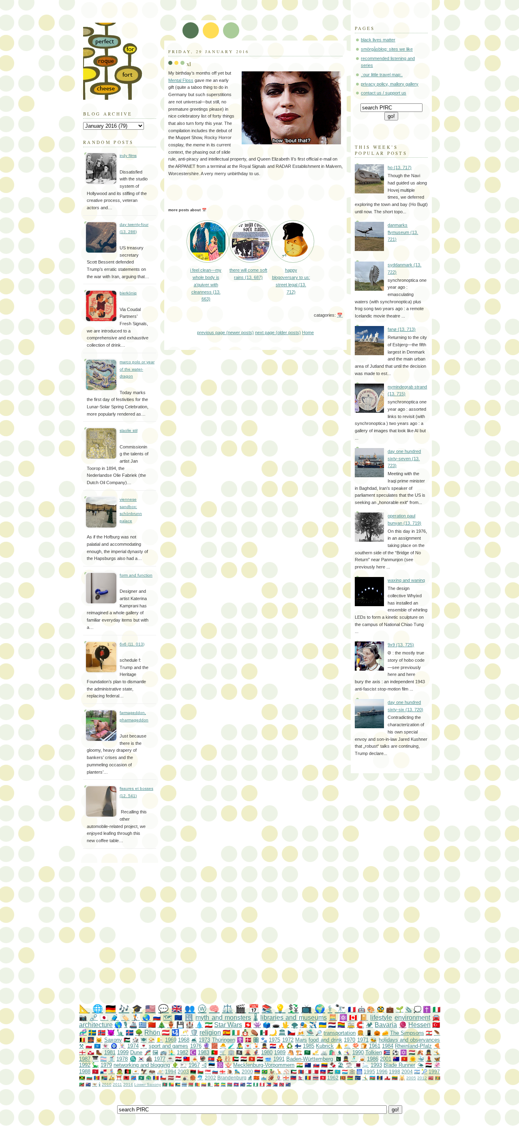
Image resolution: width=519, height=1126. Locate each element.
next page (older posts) (278, 332)
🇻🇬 (288, 1084)
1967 (194, 1065)
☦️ (240, 1040)
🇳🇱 (332, 1024)
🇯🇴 (330, 1071)
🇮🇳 (299, 1065)
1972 (288, 1040)
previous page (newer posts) (225, 332)
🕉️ (220, 1065)
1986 (372, 1059)
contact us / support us (383, 92)
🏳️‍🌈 (341, 1024)
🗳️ (266, 1024)
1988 (84, 1071)
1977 (159, 1059)
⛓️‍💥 (94, 1017)
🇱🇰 (343, 1077)
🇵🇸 (127, 1040)
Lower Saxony (147, 1084)
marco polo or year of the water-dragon (137, 369)
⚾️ (286, 1071)
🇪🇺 (178, 1017)
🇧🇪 (82, 1040)
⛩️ (119, 1077)
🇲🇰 (256, 1077)
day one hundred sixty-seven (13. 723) (404, 458)
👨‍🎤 (239, 1046)
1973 (204, 1040)
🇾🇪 (428, 1065)
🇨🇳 (152, 1024)
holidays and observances (409, 1040)
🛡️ (194, 1032)
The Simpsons (407, 1033)
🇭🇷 (273, 1046)
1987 (84, 1059)
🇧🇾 (190, 1084)
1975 (274, 1040)
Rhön (152, 1032)
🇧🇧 (380, 1077)
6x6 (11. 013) (132, 644)
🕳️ (276, 1024)
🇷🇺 (157, 1017)
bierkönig (128, 293)
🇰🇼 (294, 1071)
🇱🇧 (429, 1033)
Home (308, 332)
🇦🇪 (235, 1059)
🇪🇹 (216, 1084)
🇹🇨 (88, 1084)
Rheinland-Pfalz (413, 1046)
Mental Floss (180, 80)
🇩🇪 (110, 1008)
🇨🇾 (136, 1071)
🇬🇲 (229, 1084)
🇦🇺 (396, 1059)
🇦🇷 (417, 1071)
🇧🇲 (430, 1078)
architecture (96, 1024)
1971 (363, 1040)
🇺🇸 (150, 1008)
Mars (301, 1040)
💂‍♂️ (264, 1046)
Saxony (113, 1040)
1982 (182, 1052)
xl (189, 64)
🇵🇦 (103, 1071)
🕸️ (352, 1071)
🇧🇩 (164, 1084)
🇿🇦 (104, 1077)
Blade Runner (399, 1065)
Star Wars (228, 1024)
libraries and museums (293, 1017)
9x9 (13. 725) (401, 644)
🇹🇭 (316, 1077)
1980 (266, 1052)
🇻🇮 (94, 1084)
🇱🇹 (395, 1077)
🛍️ (332, 1052)
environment (412, 1017)
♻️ (289, 1046)
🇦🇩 (156, 1077)
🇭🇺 (412, 1052)
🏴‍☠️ (239, 1052)
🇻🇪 (324, 1065)
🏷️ (125, 1017)
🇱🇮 (293, 1077)
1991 (279, 1059)
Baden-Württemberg (309, 1059)
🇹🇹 (281, 1084)
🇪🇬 (243, 1059)
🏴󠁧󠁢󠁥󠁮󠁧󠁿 (82, 1052)
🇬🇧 (177, 1008)
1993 (376, 1065)
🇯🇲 (82, 1077)
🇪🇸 (226, 1032)
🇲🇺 (350, 1077)
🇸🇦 (307, 1052)
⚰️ (254, 1032)
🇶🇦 (357, 1065)
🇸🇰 (316, 1065)
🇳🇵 (301, 1077)
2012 (422, 1078)
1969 (170, 1040)
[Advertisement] (275, 933)
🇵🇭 (268, 1084)
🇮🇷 (208, 1024)
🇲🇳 (301, 1071)
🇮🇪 (236, 1032)
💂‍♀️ (428, 1052)
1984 (387, 1046)
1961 (374, 1046)
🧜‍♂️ (171, 1052)
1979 (106, 1065)
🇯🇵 (104, 1017)
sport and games (169, 1046)
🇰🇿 (338, 1071)
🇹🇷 (436, 1024)
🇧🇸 (177, 1084)
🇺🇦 (322, 1024)
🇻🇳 (404, 1059)
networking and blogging (142, 1065)
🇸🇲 (264, 1077)
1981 (110, 1052)
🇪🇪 (211, 1065)
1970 (349, 1040)
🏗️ (299, 1052)
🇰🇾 (242, 1084)
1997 (434, 1071)
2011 (117, 1084)
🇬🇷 (142, 1024)
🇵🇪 (262, 1084)
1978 (122, 1059)
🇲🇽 (264, 1032)
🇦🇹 (165, 1032)
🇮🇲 (95, 1071)
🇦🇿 (372, 1077)
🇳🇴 (101, 1032)
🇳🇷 (358, 1077)
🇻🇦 (160, 1040)
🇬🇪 (222, 1071)
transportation (340, 1033)
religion (210, 1032)
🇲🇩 (97, 1077)
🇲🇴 (141, 1077)
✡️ (403, 1052)
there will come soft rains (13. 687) (248, 274)
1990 (358, 1052)
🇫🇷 (352, 1009)
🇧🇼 (184, 1084)
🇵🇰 (338, 1059)
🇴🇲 (200, 1071)
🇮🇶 (260, 1059)
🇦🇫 (127, 1071)
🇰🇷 (141, 1059)
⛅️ (347, 1046)
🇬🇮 (387, 1077)
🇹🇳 (323, 1077)
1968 (183, 1040)
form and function (136, 575)
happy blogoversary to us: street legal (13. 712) (291, 281)
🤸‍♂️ (365, 1077)
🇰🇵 (211, 1059)
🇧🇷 (265, 1071)
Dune (136, 1052)
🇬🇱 (91, 1052)
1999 (123, 1052)
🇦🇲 (257, 1071)
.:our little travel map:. (382, 74)
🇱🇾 (193, 1071)
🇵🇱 (89, 1046)
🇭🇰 (252, 1059)
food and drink (325, 1040)
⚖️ (227, 1008)
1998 (394, 1071)
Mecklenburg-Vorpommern (263, 1065)
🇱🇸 (249, 1084)
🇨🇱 (163, 1077)
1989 (279, 1052)
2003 (183, 1071)
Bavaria (386, 1024)
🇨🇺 (387, 1052)
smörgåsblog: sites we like (387, 49)
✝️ (427, 1009)
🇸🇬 (208, 1071)
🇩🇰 (248, 1040)
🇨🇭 (248, 1024)
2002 (210, 1077)
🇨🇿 (291, 1032)
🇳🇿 (308, 1065)
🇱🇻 (171, 1077)
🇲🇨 (178, 1077)
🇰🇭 (236, 1084)
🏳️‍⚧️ (103, 1059)
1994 (170, 1071)
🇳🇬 (255, 1084)
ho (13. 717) (400, 167)
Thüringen (223, 1040)
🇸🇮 (215, 1071)
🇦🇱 (126, 1077)
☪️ (193, 1052)
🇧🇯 (171, 1084)
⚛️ (343, 1017)
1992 (84, 1065)
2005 (411, 1078)
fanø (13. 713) (402, 329)
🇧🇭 (316, 1071)
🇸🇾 (178, 1059)
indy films (128, 155)
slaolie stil (128, 430)
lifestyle (381, 1017)
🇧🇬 (89, 1077)
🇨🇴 (203, 1084)
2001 (385, 1059)
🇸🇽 (275, 1084)
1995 (369, 1071)
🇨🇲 (197, 1084)
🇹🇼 (186, 1059)
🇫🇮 (298, 1046)
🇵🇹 (214, 1052)
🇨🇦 (353, 1017)
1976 (196, 1046)
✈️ (313, 1024)
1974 (133, 1046)
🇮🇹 (436, 1009)
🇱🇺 (345, 1071)
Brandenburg (232, 1077)
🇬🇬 (286, 1077)
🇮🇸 (129, 1032)
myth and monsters (223, 1017)
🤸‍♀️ (347, 1052)
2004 (407, 1071)
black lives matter (378, 39)
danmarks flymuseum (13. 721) (403, 232)
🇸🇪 (92, 1032)
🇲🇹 (308, 1071)
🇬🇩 (437, 1078)
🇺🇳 (97, 1046)
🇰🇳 (81, 1084)
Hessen (419, 1024)
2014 (128, 1084)
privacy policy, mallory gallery (389, 84)
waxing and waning (406, 580)
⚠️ (339, 1046)
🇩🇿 (210, 1084)
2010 (107, 1084)
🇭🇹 (323, 1071)
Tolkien (373, 1052)
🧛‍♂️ (219, 1059)
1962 (333, 1077)
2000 (247, 1071)
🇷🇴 (308, 1077)
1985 (308, 1046)
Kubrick (325, 1046)
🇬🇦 (223, 1084)
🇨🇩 (134, 1077)
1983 (203, 1052)
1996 (382, 1071)
